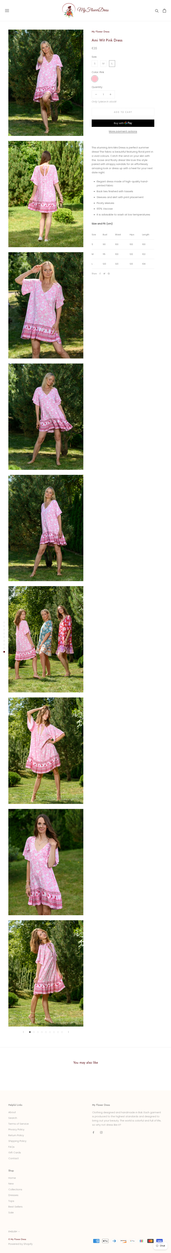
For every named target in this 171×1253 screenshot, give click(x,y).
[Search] (157, 10)
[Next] (68, 1032)
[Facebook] (100, 274)
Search (12, 1118)
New (11, 1183)
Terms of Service (18, 1123)
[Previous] (23, 1032)
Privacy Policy (16, 1129)
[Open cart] (164, 11)
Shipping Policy (17, 1141)
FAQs (11, 1147)
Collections (15, 1189)
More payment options (123, 131)
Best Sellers (15, 1206)
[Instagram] (101, 1132)
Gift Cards (14, 1152)
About (12, 1112)
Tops (11, 1201)
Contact (13, 1158)
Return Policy (16, 1135)
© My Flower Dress (17, 1239)
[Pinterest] (109, 274)
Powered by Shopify (20, 1244)
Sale (11, 1212)
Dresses (13, 1195)
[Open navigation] (7, 10)
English (12, 1231)
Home (12, 1178)
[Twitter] (104, 274)
